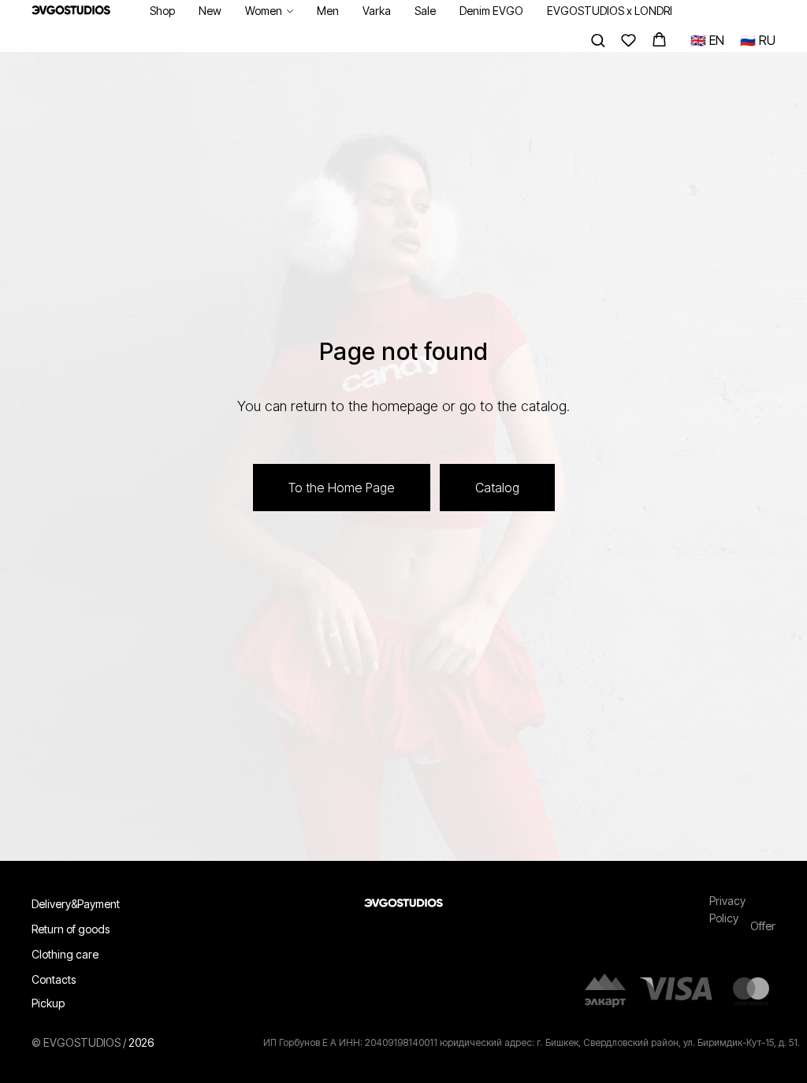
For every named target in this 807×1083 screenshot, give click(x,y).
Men (328, 10)
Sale (425, 10)
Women (263, 10)
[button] (597, 39)
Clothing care (65, 959)
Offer (762, 931)
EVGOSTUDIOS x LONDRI (609, 10)
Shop (162, 10)
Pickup (48, 1008)
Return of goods (71, 934)
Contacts (54, 985)
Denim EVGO (491, 10)
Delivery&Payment (76, 909)
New (210, 10)
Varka (377, 10)
